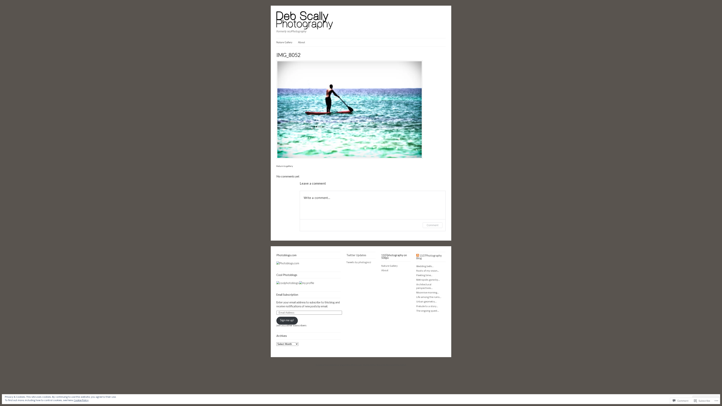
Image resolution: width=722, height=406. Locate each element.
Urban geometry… (426, 302)
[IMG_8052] (349, 158)
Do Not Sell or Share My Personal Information (384, 365)
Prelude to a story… (427, 306)
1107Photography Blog (429, 257)
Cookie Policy (81, 400)
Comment (432, 225)
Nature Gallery (284, 42)
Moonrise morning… (427, 293)
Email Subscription (287, 294)
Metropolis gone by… (428, 280)
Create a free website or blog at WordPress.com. (339, 365)
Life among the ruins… (428, 297)
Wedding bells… (425, 266)
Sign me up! (287, 320)
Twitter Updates (356, 255)
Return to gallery (284, 166)
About (301, 42)
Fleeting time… (424, 275)
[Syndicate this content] (417, 255)
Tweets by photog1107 (358, 262)
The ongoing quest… (427, 311)
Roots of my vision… (427, 271)
